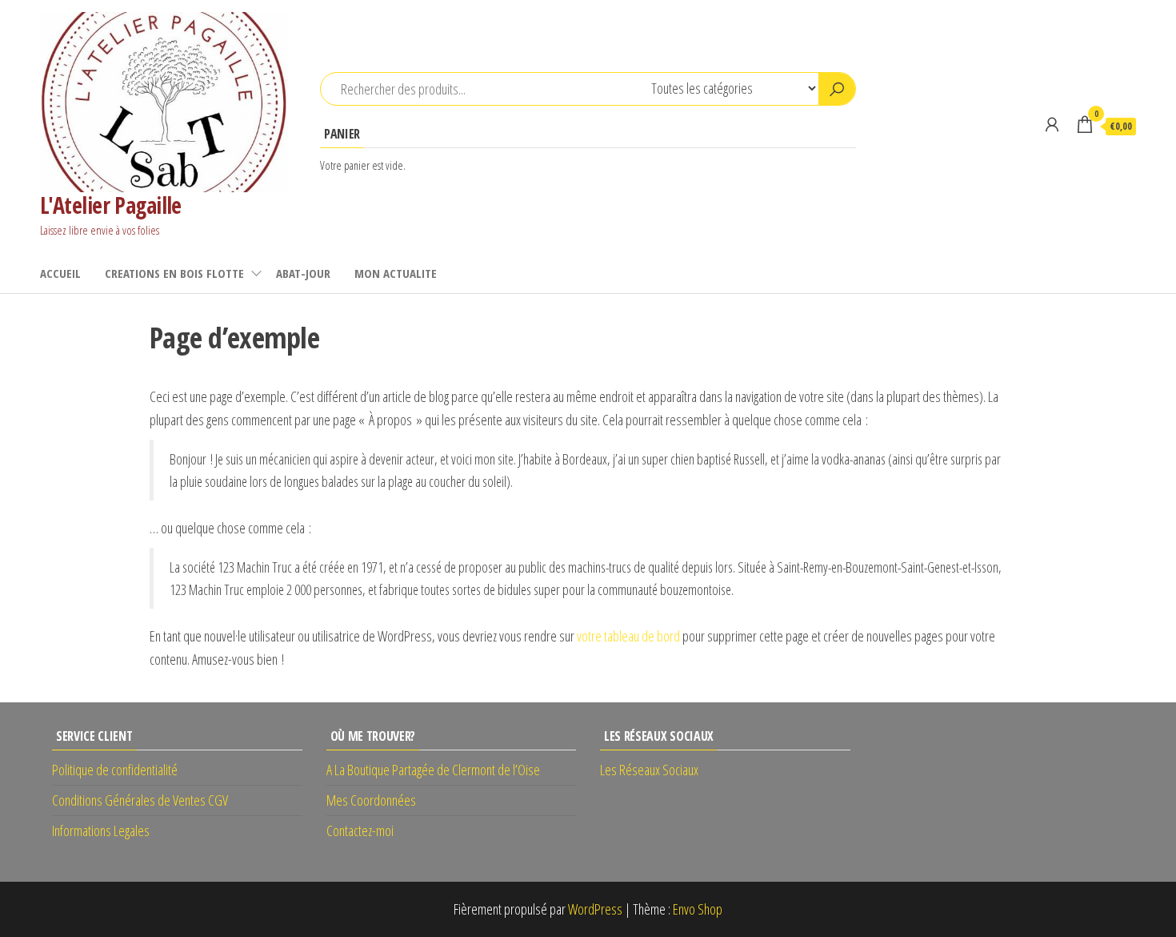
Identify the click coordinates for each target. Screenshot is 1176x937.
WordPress (595, 909)
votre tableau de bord (628, 635)
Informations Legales (101, 830)
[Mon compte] (1052, 124)
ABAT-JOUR (303, 273)
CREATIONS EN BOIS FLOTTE (174, 273)
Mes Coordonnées (371, 800)
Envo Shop (697, 909)
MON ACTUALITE (395, 273)
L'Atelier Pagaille (111, 205)
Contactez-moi (360, 830)
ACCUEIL (60, 273)
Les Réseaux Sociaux (649, 769)
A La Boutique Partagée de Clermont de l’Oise (433, 769)
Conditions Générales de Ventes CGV (140, 800)
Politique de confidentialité (115, 769)
